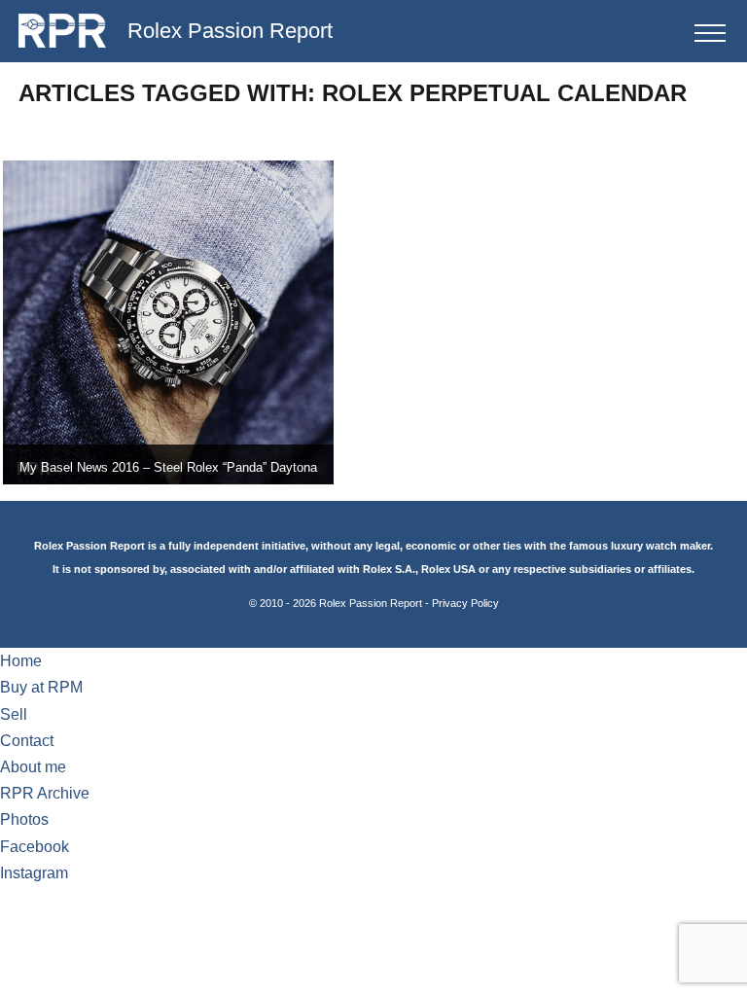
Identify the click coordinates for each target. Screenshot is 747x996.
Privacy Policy (465, 603)
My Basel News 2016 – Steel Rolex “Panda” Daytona (168, 467)
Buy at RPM (41, 687)
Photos (24, 819)
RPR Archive (44, 793)
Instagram (34, 873)
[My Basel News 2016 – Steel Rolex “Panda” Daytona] (168, 322)
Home (21, 661)
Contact (26, 740)
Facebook (34, 846)
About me (33, 767)
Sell (13, 714)
